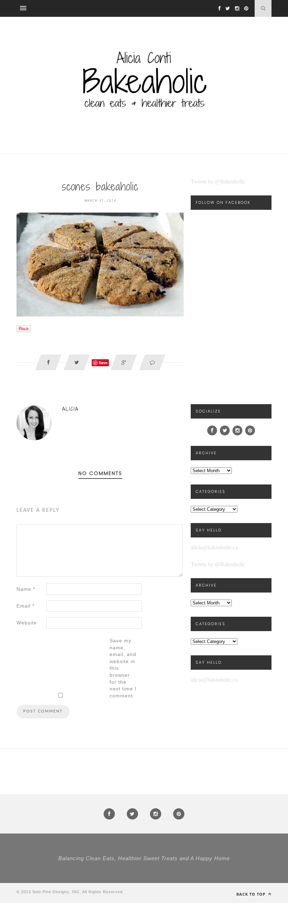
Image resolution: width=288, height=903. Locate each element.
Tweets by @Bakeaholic (218, 182)
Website (27, 623)
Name (26, 589)
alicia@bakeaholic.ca (214, 547)
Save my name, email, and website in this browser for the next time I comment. (123, 668)
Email (25, 606)
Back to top (251, 894)
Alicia (70, 409)
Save (103, 362)
